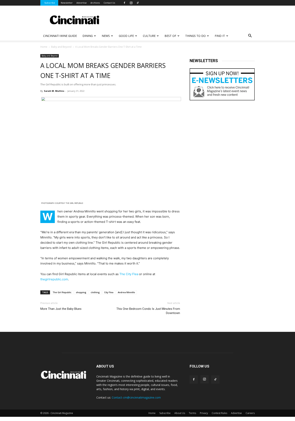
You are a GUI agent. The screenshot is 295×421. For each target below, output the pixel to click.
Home (43, 46)
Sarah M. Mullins (54, 90)
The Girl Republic (62, 292)
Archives (95, 2)
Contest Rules (219, 413)
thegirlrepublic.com (54, 279)
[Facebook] (124, 3)
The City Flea (128, 274)
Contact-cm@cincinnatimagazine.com (136, 397)
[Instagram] (131, 3)
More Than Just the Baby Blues (60, 309)
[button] (250, 36)
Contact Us (109, 2)
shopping (81, 292)
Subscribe (49, 2)
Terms (192, 413)
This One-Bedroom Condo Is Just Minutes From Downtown (148, 311)
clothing (95, 292)
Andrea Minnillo (126, 292)
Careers (250, 413)
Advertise (81, 2)
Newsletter (67, 2)
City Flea (108, 292)
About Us (179, 413)
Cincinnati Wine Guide (60, 36)
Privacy (204, 413)
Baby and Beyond (61, 46)
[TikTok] (138, 3)
